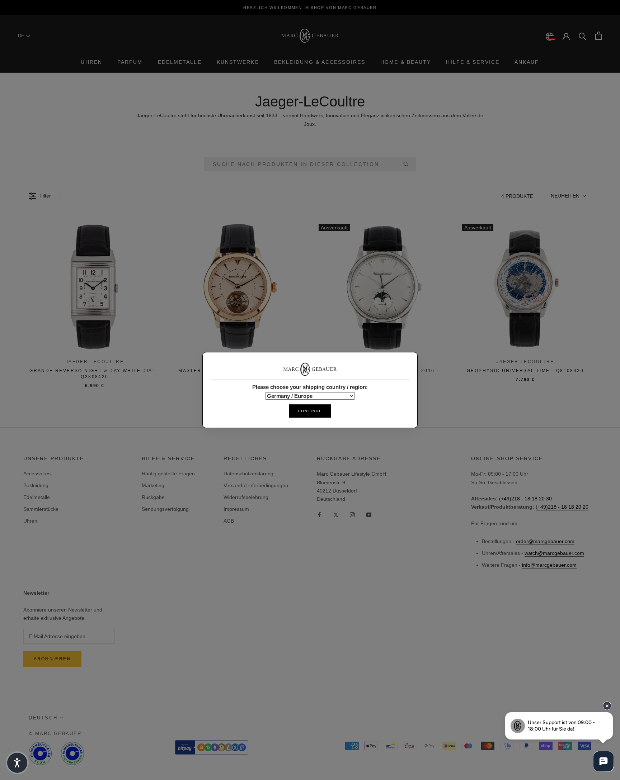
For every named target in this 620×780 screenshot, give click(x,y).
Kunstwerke (238, 62)
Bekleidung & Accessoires (319, 62)
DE (22, 35)
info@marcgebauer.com (549, 565)
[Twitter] (335, 514)
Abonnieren (52, 658)
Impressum (236, 509)
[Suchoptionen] (408, 164)
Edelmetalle (180, 62)
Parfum (130, 62)
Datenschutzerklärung (248, 473)
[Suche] (582, 35)
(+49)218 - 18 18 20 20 (562, 507)
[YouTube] (368, 514)
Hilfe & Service (472, 62)
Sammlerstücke (40, 509)
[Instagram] (352, 514)
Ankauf (527, 62)
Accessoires (37, 473)
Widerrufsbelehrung (246, 497)
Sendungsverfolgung (165, 509)
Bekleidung (35, 485)
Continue (310, 411)
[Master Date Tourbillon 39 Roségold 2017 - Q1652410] (238, 287)
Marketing (153, 485)
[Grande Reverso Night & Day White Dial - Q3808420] (95, 287)
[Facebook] (319, 514)
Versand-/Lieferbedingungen (256, 485)
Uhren (91, 62)
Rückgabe (153, 497)
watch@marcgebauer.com (554, 553)
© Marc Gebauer (55, 733)
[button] (568, 196)
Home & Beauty (405, 62)
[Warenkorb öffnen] (598, 36)
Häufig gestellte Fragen (168, 473)
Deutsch (43, 717)
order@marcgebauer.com (545, 541)
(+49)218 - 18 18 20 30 (525, 498)
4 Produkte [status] (517, 196)
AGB (229, 521)
